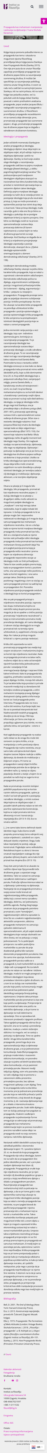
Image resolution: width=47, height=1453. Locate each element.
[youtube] (13, 1380)
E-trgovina (8, 1415)
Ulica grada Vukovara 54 (15, 1395)
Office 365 (8, 1422)
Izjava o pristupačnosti (14, 1434)
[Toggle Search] (32, 6)
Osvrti (8, 1354)
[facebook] (5, 1380)
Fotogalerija (9, 1372)
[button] (44, 21)
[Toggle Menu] (41, 6)
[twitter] (8, 1381)
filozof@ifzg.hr (10, 1408)
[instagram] (17, 1380)
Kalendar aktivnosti (12, 1369)
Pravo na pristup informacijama (18, 1431)
